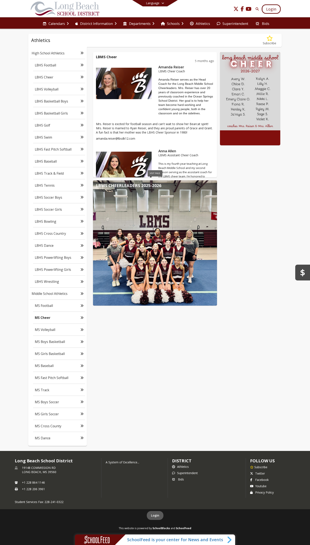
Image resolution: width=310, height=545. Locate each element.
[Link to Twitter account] (236, 10)
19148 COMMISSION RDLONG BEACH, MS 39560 (39, 470)
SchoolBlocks (161, 528)
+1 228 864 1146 (33, 482)
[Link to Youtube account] (248, 10)
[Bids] (302, 272)
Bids (181, 479)
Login (155, 515)
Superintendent (187, 473)
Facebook (262, 480)
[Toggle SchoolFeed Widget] (229, 539)
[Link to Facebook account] (242, 10)
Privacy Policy (264, 492)
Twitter (260, 473)
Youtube (261, 486)
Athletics (183, 467)
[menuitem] (56, 23)
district (181, 461)
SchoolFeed (183, 528)
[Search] (256, 9)
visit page (155, 173)
